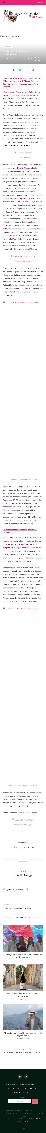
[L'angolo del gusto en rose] (23, 16)
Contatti (27, 1092)
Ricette (33, 1088)
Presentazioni (12, 1088)
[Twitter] (38, 57)
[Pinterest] (35, 60)
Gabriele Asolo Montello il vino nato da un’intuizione (23, 995)
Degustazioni (12, 1084)
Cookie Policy (23, 1121)
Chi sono (16, 1092)
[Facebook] (35, 57)
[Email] (38, 60)
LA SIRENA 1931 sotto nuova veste (17, 908)
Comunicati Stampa (29, 1084)
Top (23, 1128)
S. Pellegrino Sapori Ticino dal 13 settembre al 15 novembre (22, 956)
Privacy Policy (33, 1119)
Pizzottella (22, 842)
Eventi (8, 47)
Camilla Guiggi (12, 59)
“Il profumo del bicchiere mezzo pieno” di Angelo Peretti (23, 1034)
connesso (16, 1052)
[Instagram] (20, 1076)
